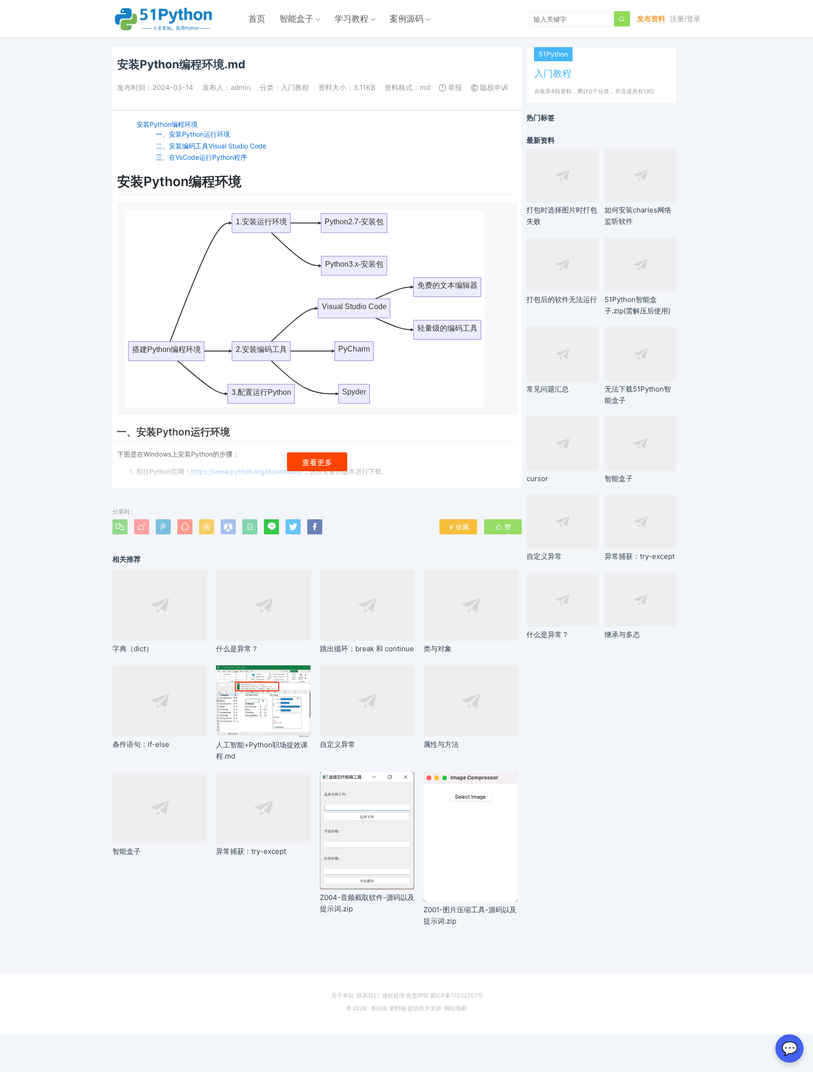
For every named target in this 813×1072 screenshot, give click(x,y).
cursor (537, 478)
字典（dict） (132, 648)
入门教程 (295, 87)
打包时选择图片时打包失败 (561, 215)
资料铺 (397, 1008)
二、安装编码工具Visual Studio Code (211, 146)
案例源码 (406, 19)
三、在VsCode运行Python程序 (201, 157)
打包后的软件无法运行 (561, 299)
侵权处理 (393, 995)
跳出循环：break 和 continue (367, 648)
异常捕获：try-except (251, 851)
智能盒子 (296, 19)
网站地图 (455, 1008)
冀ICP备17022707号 (456, 995)
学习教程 (351, 19)
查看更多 (317, 462)
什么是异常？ (237, 648)
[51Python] (163, 18)
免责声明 (417, 995)
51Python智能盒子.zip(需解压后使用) (637, 305)
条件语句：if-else (140, 744)
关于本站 (342, 995)
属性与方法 (441, 744)
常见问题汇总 (547, 389)
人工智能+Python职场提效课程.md (262, 750)
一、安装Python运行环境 (193, 134)
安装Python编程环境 (167, 124)
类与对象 (437, 648)
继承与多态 (622, 634)
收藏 (458, 527)
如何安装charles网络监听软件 (638, 215)
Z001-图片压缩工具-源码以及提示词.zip (470, 915)
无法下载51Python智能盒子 (638, 394)
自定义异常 (337, 744)
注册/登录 (685, 18)
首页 (256, 19)
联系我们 (368, 995)
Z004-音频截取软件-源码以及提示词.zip (367, 903)
